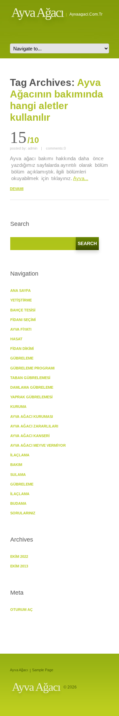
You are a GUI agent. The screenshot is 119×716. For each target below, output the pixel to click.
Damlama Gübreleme (31, 387)
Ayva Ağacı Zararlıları (34, 426)
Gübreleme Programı (32, 368)
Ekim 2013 (19, 566)
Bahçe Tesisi (22, 310)
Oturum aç (21, 610)
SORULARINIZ (22, 513)
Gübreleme (21, 484)
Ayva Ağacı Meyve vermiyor (38, 445)
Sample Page (42, 670)
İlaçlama (19, 455)
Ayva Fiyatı (20, 329)
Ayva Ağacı (37, 12)
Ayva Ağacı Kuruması (31, 417)
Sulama (18, 475)
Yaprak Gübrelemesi (31, 397)
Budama (18, 503)
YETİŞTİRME (21, 300)
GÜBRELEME (21, 358)
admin (32, 148)
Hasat (16, 339)
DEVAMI (16, 189)
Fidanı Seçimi (23, 320)
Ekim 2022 (19, 556)
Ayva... (80, 178)
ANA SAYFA (20, 291)
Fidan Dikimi (22, 349)
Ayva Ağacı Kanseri (30, 436)
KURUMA (18, 407)
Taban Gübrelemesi (30, 378)
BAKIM (16, 465)
